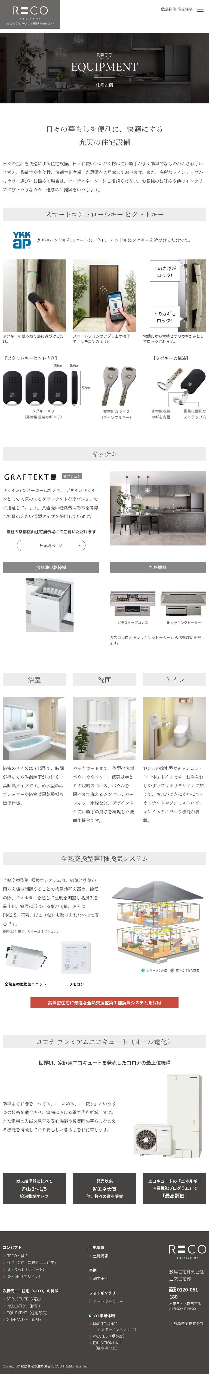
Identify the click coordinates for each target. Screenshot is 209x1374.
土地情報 (100, 1255)
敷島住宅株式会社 (188, 1323)
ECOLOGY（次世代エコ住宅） (32, 1262)
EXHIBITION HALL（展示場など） (107, 1345)
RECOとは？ (17, 1255)
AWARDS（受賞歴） (110, 1336)
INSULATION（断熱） (24, 1306)
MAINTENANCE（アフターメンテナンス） (116, 1326)
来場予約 (202, 105)
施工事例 (100, 1278)
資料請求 (202, 76)
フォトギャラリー (108, 1301)
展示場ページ (51, 545)
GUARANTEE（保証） (25, 1319)
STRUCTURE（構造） (25, 1299)
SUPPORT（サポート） (27, 1269)
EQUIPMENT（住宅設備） (28, 1312)
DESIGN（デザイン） (24, 1276)
